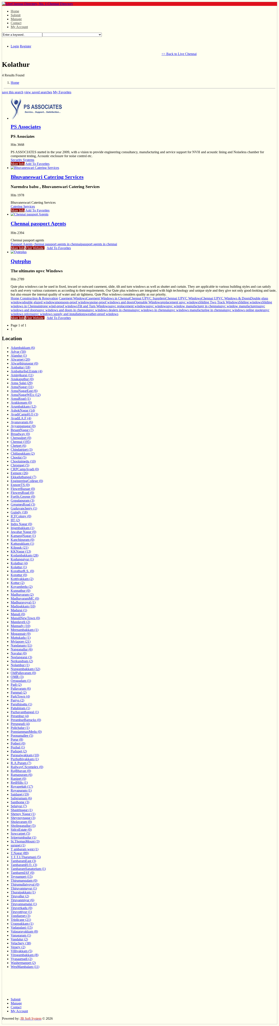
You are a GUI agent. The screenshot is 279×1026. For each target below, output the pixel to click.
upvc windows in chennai (150, 310)
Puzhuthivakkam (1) (25, 759)
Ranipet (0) (18, 778)
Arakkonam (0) (21, 402)
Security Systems (22, 160)
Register (25, 46)
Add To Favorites (37, 164)
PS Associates (26, 127)
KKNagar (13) (21, 551)
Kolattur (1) (19, 567)
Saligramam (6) (21, 798)
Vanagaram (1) (21, 935)
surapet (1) (18, 845)
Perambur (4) (20, 716)
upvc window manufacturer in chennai (192, 306)
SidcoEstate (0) (21, 829)
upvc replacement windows (128, 306)
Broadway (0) (20, 434)
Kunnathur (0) (20, 590)
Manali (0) (18, 614)
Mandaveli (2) (20, 622)
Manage (16, 19)
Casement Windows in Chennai (108, 298)
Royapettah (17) (22, 786)
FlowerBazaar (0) (23, 489)
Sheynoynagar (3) (23, 818)
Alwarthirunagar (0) (24, 363)
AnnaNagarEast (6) (24, 391)
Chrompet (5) (20, 465)
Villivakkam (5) (21, 951)
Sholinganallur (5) (23, 826)
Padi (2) (16, 684)
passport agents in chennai (99, 244)
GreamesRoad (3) (23, 504)
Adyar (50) (18, 351)
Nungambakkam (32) (25, 669)
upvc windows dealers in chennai (110, 310)
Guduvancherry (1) (24, 508)
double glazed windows (39, 302)
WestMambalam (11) (25, 967)
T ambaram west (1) (24, 849)
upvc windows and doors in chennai (62, 310)
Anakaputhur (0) (22, 379)
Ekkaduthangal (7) (23, 477)
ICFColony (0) (21, 516)
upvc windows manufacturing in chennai (196, 310)
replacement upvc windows (180, 302)
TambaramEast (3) (23, 861)
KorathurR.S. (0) (22, 571)
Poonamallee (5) (22, 735)
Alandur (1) (19, 355)
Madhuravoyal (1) (23, 602)
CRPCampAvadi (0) (25, 469)
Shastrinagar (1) (21, 810)
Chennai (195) (21, 442)
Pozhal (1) (18, 747)
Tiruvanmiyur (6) (22, 900)
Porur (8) (17, 739)
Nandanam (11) (21, 645)
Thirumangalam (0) (24, 880)
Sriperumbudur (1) (23, 837)
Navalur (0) (19, 653)
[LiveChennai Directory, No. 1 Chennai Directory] (37, 4)
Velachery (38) (21, 943)
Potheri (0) (18, 743)
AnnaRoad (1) (21, 398)
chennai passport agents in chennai (57, 244)
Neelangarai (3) (21, 657)
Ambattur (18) (20, 367)
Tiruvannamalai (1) (24, 904)
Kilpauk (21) (19, 547)
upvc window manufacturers (238, 306)
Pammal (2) (19, 692)
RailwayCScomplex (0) (27, 767)
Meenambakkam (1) (24, 630)
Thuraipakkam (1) (23, 892)
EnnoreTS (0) (20, 485)
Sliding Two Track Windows (219, 302)
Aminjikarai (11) (22, 375)
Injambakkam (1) (22, 528)
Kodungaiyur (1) (22, 559)
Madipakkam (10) (23, 606)
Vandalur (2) (19, 939)
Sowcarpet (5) (20, 833)
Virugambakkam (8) (24, 955)
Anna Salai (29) (21, 383)
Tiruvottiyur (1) (21, 912)
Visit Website (35, 248)
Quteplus (21, 261)
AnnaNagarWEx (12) (26, 395)
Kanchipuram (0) (22, 540)
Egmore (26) (19, 473)
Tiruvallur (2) (20, 896)
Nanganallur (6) (21, 649)
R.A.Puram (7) (21, 763)
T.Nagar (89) (20, 853)
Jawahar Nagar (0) (23, 532)
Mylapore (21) (21, 641)
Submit (15, 15)
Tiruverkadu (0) (21, 908)
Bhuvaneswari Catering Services (47, 177)
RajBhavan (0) (21, 771)
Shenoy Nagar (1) (23, 814)
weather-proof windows (101, 314)
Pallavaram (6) (21, 688)
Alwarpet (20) (20, 359)
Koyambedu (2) (21, 587)
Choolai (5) (18, 457)
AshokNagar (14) (23, 410)
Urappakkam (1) (22, 923)
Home (15, 11)
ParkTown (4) (20, 696)
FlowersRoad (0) (22, 492)
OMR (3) (17, 677)
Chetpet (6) (18, 445)
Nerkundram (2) (22, 661)
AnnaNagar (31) (22, 387)
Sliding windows (250, 302)
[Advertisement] (81, 53)
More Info (18, 164)
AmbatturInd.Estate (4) (26, 371)
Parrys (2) (17, 700)
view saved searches (38, 92)
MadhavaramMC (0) (25, 598)
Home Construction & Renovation (34, 298)
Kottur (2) (17, 583)
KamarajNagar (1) (23, 536)
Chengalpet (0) (21, 438)
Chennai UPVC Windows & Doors (225, 298)
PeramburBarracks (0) (26, 720)
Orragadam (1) (21, 681)
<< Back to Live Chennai (179, 54)
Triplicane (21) (21, 920)
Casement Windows (72, 298)
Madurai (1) (19, 610)
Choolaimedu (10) (23, 461)
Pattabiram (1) (20, 708)
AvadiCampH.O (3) (24, 414)
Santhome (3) (20, 802)
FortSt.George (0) (23, 496)
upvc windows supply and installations (58, 314)
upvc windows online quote (244, 310)
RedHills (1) (19, 782)
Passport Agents (22, 244)
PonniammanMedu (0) (26, 731)
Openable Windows (148, 302)
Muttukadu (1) (21, 637)
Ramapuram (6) (21, 775)
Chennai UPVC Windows (183, 298)
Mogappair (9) (21, 634)
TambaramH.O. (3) (24, 865)
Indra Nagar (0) (21, 524)
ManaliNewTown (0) (25, 618)
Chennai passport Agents (38, 223)
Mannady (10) (20, 626)
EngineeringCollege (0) (27, 481)
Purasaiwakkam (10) (25, 755)
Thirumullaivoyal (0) (25, 884)
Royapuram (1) (21, 790)
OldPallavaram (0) (23, 673)
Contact (16, 23)
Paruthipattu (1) (21, 704)
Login (15, 46)
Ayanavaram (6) (22, 422)
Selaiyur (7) (19, 806)
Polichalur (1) (20, 728)
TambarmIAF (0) (22, 873)
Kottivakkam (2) (22, 579)
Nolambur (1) (20, 665)
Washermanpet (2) (23, 963)
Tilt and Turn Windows (93, 306)
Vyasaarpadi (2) (21, 959)
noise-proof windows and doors (112, 302)
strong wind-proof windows (58, 306)
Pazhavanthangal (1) (25, 712)
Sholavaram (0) (21, 822)
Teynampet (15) (21, 876)
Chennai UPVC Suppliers (147, 298)
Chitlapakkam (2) (23, 453)
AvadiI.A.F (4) (21, 418)
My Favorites (62, 92)
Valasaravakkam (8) (24, 931)
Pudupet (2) (19, 751)
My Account (19, 27)
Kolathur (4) (19, 563)
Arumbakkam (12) (23, 406)
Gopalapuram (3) (22, 500)
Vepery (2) (18, 947)
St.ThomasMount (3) (25, 841)
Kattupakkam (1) (22, 543)
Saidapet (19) (20, 794)
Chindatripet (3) (21, 449)
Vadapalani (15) (21, 927)
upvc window (156, 306)
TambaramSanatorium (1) (28, 869)
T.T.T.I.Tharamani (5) (26, 857)
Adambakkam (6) (23, 348)
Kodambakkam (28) (24, 555)
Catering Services (23, 206)
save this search (12, 92)
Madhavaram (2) (22, 594)
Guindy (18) (19, 512)
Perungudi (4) (20, 724)
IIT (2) (15, 520)
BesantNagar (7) (22, 430)
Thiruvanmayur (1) (24, 888)
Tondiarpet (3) (20, 916)
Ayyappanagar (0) (23, 426)
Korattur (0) (19, 575)
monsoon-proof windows (73, 302)
